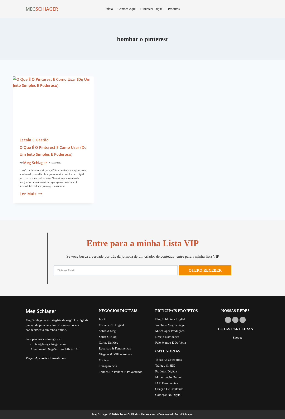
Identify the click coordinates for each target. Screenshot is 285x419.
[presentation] (53, 103)
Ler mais (31, 193)
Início (109, 9)
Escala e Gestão (34, 139)
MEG (31, 9)
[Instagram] (235, 320)
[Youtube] (228, 320)
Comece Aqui (126, 9)
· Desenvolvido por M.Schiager (175, 414)
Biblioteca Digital (151, 9)
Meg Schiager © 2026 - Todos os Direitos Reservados (123, 414)
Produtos (174, 9)
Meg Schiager (35, 162)
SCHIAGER (47, 9)
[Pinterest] (243, 320)
